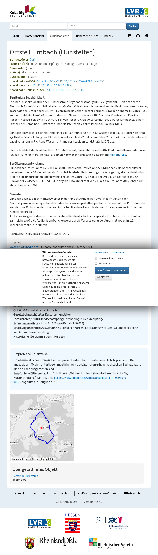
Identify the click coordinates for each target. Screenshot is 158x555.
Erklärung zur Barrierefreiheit (98, 493)
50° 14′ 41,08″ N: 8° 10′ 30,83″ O (55, 81)
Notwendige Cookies (111, 258)
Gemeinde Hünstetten (25, 476)
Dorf (32, 59)
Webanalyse (106, 263)
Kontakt (20, 493)
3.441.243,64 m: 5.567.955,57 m (64, 90)
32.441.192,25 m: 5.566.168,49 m (52, 85)
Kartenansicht (34, 36)
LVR (75, 502)
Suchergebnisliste (86, 36)
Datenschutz (62, 493)
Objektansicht (59, 36)
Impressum (40, 493)
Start (16, 36)
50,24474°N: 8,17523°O (89, 81)
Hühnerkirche (117, 155)
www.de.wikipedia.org (24, 247)
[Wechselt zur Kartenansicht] (79, 427)
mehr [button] (107, 36)
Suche (132, 26)
